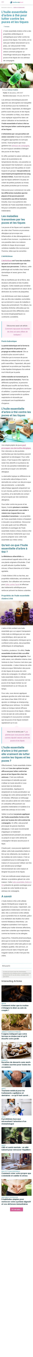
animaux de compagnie (20, 146)
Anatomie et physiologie (9, 1197)
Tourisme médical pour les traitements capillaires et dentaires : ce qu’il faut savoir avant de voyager (14, 1093)
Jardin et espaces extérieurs (11, 1032)
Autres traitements (19, 7)
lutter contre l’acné (12, 584)
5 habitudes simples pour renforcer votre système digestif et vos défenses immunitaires (16, 1201)
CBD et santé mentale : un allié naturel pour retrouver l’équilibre (16, 1148)
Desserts (4, 1060)
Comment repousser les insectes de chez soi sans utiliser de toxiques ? (17, 332)
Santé (3, 1088)
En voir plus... (16, 1209)
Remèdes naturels (6, 7)
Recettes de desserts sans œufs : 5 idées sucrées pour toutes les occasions (16, 1064)
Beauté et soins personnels (10, 1171)
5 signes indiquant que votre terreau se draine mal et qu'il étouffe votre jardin (14, 1036)
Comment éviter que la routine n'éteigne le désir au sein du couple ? (15, 1007)
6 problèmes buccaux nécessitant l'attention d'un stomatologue (13, 1121)
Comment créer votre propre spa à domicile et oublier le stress (16, 1174)
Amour (3, 1003)
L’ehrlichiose (6, 261)
